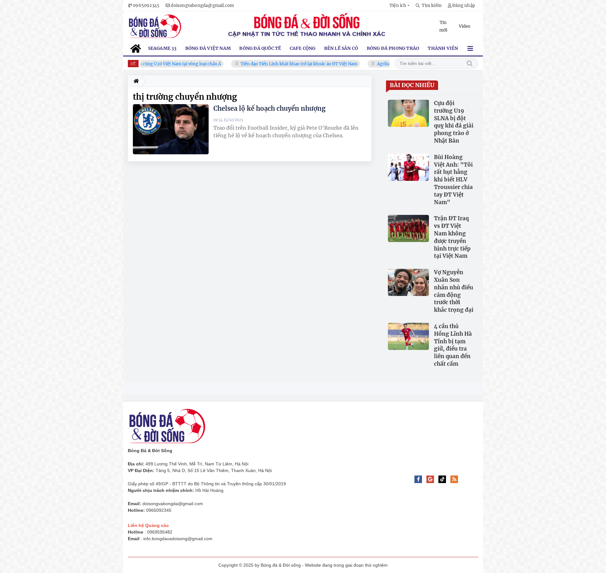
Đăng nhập (463, 5)
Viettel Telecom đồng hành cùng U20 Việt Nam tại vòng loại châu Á (144, 64)
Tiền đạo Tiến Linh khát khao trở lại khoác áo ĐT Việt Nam (289, 64)
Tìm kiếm (470, 63)
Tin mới (443, 26)
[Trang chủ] (135, 81)
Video (464, 26)
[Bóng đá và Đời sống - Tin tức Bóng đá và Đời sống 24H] (154, 26)
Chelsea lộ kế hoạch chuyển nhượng (269, 108)
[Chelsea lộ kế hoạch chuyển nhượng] (171, 129)
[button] (399, 5)
